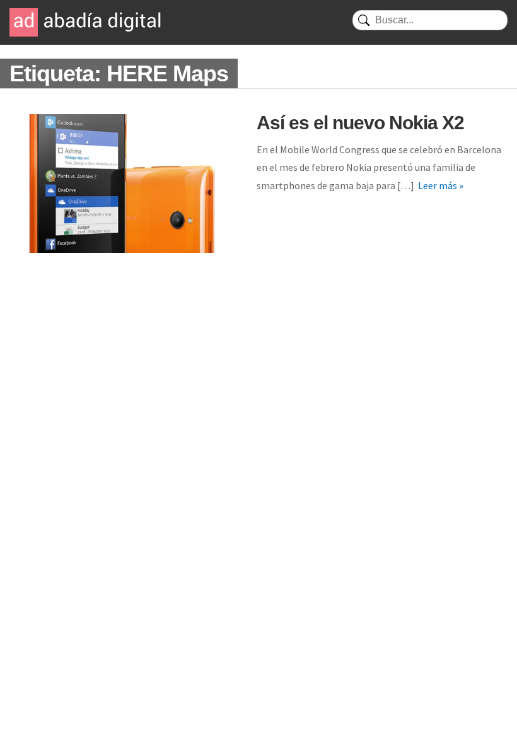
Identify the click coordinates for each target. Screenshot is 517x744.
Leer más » (440, 185)
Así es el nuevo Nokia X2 (360, 122)
